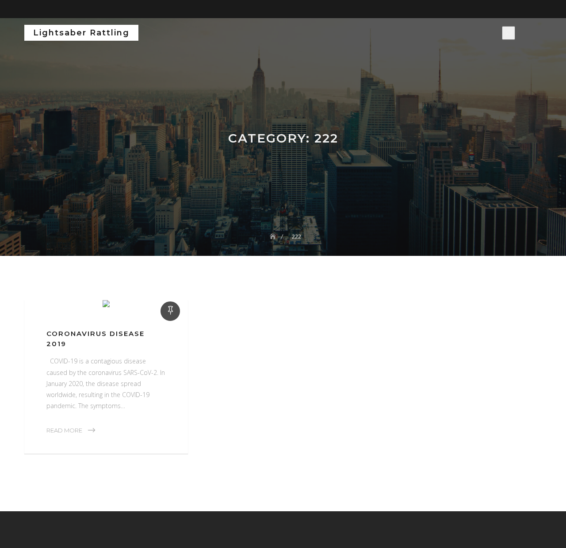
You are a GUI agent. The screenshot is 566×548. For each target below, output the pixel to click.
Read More (64, 430)
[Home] (273, 236)
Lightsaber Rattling (81, 33)
